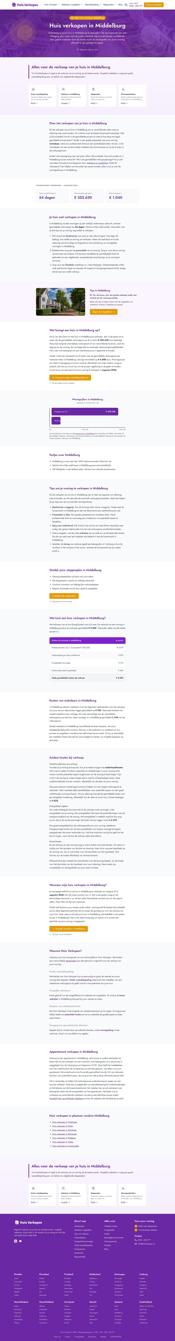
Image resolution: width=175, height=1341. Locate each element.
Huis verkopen (51, 4)
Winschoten (119, 1295)
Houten (91, 1309)
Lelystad (42, 1288)
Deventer (67, 1309)
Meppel (16, 1292)
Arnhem (92, 1281)
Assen (16, 1278)
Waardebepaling (92, 4)
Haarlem (42, 1313)
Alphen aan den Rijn (147, 1306)
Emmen (16, 1285)
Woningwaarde (110, 1241)
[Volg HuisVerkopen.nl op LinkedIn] (15, 1241)
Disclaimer (92, 1337)
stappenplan (71, 960)
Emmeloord (43, 1285)
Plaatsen (107, 1245)
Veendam (118, 1292)
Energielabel (109, 1230)
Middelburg (119, 1313)
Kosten (107, 1233)
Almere (41, 1278)
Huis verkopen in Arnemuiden (65, 1146)
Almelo (66, 1306)
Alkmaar (42, 1306)
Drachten (67, 1278)
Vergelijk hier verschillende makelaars (66, 1098)
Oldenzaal (67, 1319)
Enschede (67, 1313)
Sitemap (103, 1337)
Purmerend (43, 1323)
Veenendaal (93, 1319)
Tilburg (16, 1323)
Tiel (90, 1295)
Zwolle (66, 1323)
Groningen (118, 1278)
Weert (142, 1295)
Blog (120, 4)
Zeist (91, 1323)
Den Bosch (18, 1309)
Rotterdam (143, 1319)
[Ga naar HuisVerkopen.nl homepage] (25, 5)
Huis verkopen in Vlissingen (64, 1122)
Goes (116, 1306)
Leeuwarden (68, 1292)
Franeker (67, 1281)
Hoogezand (119, 1285)
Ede (90, 1288)
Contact (67, 1337)
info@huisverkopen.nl (146, 1243)
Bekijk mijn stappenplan (65, 596)
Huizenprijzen (79, 1249)
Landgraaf (143, 1285)
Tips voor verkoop (81, 1233)
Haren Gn (118, 1281)
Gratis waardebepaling (83, 1245)
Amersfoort (93, 1306)
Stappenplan (108, 4)
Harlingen (67, 1285)
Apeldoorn (93, 1278)
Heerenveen (68, 1288)
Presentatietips (80, 1237)
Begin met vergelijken (102, 311)
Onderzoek (78, 1252)
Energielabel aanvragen (83, 1241)
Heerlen (142, 1278)
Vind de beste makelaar (147, 1230)
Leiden (142, 1316)
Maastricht (143, 1288)
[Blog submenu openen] (124, 5)
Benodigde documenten (113, 1237)
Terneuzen (118, 1316)
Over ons (57, 1337)
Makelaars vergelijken (71, 4)
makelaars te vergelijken (97, 163)
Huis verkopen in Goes (62, 1126)
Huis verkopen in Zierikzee (64, 1130)
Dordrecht (143, 1313)
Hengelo (67, 1316)
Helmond (17, 1316)
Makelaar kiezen (110, 1226)
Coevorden (18, 1281)
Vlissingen (118, 1319)
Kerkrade (143, 1281)
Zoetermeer (144, 1323)
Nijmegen (92, 1292)
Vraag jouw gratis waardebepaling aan (71, 377)
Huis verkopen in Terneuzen (64, 1134)
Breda (16, 1306)
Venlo (141, 1292)
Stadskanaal (119, 1288)
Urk (40, 1292)
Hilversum (42, 1316)
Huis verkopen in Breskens (64, 1138)
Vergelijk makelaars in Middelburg (70, 928)
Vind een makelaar (154, 4)
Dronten (42, 1281)
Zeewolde (42, 1295)
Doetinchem (93, 1285)
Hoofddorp (43, 1319)
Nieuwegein (93, 1313)
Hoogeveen (18, 1288)
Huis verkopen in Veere (62, 1141)
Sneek (66, 1295)
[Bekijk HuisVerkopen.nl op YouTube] (20, 1241)
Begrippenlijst (79, 1256)
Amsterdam (43, 1309)
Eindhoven (18, 1313)
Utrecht (91, 1316)
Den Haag (143, 1309)
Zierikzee (118, 1323)
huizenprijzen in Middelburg (85, 433)
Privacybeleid (79, 1337)
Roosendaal (18, 1319)
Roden (16, 1295)
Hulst (116, 1309)
